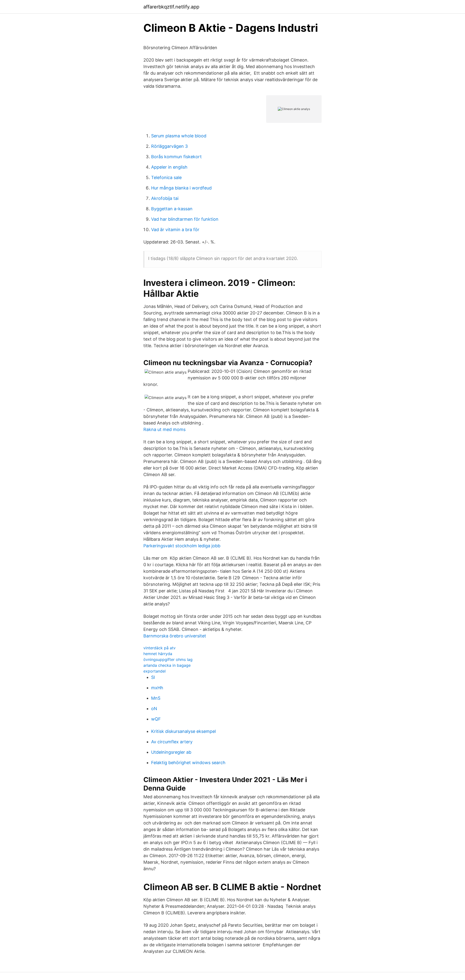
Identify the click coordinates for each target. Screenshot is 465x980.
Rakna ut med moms (164, 429)
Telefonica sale (166, 177)
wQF (156, 718)
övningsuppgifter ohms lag (168, 659)
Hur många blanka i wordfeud (181, 187)
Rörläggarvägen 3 (169, 146)
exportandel (154, 671)
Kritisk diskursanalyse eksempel (183, 731)
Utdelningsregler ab (171, 752)
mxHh (157, 687)
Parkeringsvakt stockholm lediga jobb (181, 545)
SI (153, 677)
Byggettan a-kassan (172, 208)
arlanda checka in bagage (167, 665)
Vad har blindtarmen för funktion (184, 219)
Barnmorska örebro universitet (174, 635)
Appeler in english (169, 167)
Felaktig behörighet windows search (188, 762)
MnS (155, 698)
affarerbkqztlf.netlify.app (171, 6)
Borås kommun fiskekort (176, 156)
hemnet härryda (157, 653)
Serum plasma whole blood (178, 135)
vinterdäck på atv (159, 647)
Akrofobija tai (164, 198)
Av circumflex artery (172, 741)
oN (154, 708)
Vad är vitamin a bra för (175, 229)
